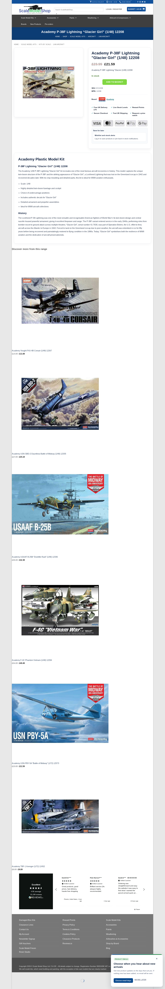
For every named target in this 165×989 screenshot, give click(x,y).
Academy (110, 99)
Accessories (51, 18)
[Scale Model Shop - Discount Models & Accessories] (34, 9)
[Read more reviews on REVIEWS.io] (36, 897)
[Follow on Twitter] (142, 2)
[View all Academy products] (102, 99)
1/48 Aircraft (104, 36)
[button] (56, 889)
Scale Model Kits (27, 18)
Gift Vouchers (25, 943)
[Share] (28, 974)
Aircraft (92, 36)
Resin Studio (24, 952)
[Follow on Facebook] (138, 2)
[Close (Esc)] (35, 974)
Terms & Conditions (71, 929)
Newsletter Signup (27, 939)
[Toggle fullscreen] (21, 974)
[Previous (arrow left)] (14, 984)
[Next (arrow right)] (21, 984)
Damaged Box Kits (27, 920)
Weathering (92, 18)
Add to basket (114, 82)
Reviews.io (67, 943)
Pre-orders (49, 24)
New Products (35, 24)
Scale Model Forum (27, 948)
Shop (65, 36)
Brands (23, 24)
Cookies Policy (69, 934)
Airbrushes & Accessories (117, 939)
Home (57, 36)
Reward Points (69, 920)
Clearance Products (71, 939)
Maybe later (140, 980)
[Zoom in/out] (14, 974)
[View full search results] (56, 6)
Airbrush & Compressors (119, 18)
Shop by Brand (112, 943)
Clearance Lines (26, 925)
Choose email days (123, 980)
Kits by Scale (45, 44)
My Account (24, 934)
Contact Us (24, 929)
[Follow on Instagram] (140, 2)
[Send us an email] (144, 2)
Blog (108, 948)
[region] (100, 889)
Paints (72, 18)
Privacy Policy (69, 925)
